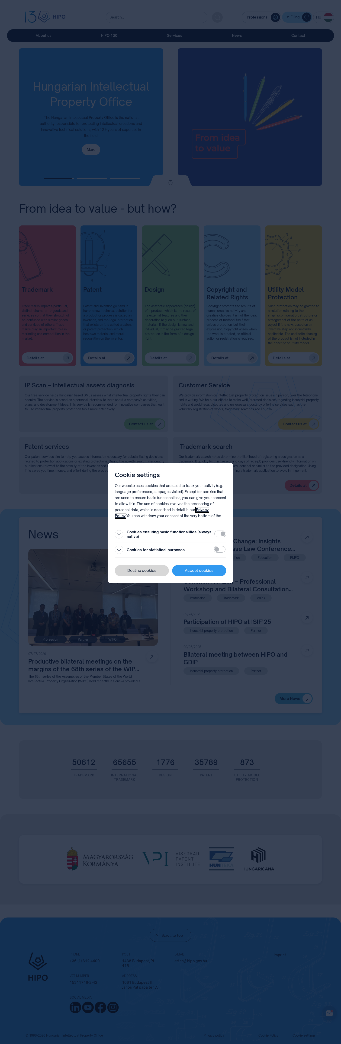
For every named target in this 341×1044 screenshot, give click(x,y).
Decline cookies (141, 570)
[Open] (119, 534)
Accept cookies (199, 570)
